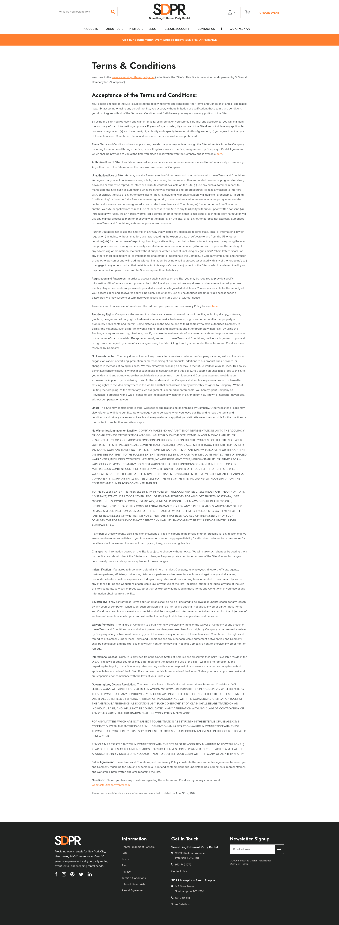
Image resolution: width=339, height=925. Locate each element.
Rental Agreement (133, 890)
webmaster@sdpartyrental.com (111, 785)
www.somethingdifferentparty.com (133, 77)
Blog (124, 865)
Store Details (179, 904)
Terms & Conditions (134, 878)
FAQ (124, 853)
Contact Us (178, 871)
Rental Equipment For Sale (138, 847)
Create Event (269, 13)
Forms (125, 859)
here (219, 154)
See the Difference (201, 40)
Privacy (126, 872)
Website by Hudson (239, 863)
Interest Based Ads (133, 884)
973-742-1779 (241, 29)
